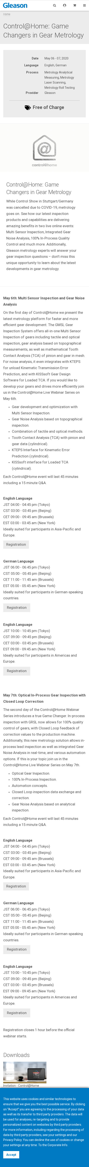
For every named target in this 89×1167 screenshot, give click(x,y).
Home (6, 14)
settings (15, 1145)
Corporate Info (57, 1145)
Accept (11, 1154)
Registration (17, 607)
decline (39, 1140)
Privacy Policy (12, 1140)
